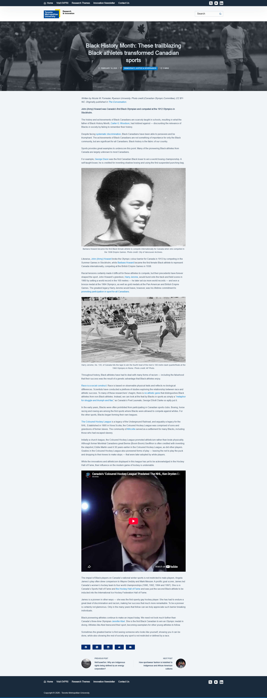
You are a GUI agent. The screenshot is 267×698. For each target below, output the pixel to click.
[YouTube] (216, 3)
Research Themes (81, 3)
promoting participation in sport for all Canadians (105, 291)
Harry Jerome (131, 277)
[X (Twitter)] (211, 3)
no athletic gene (152, 393)
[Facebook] (85, 647)
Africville (131, 429)
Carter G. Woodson (120, 123)
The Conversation (117, 102)
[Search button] (220, 14)
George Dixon (102, 159)
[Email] (130, 647)
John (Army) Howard (101, 259)
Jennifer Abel (118, 621)
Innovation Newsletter (104, 3)
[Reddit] (119, 647)
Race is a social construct (94, 385)
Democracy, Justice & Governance (140, 68)
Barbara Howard (126, 262)
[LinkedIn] (221, 3)
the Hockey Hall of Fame (128, 589)
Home (50, 3)
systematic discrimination (108, 134)
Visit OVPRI (62, 3)
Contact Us (123, 3)
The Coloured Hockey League (96, 422)
